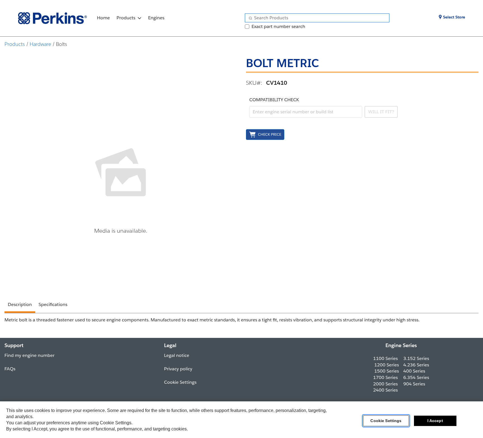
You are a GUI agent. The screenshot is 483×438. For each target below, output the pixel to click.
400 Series (414, 371)
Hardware (40, 44)
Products (126, 18)
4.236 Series (416, 365)
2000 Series (385, 384)
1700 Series (385, 377)
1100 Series (385, 358)
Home (103, 18)
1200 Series (386, 365)
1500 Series (386, 371)
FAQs (9, 369)
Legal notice (176, 355)
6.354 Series (416, 377)
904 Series (414, 384)
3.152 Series (416, 358)
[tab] (19, 305)
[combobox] (315, 18)
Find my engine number (29, 355)
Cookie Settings (385, 421)
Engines (156, 18)
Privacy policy (178, 369)
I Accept (435, 421)
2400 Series (385, 390)
